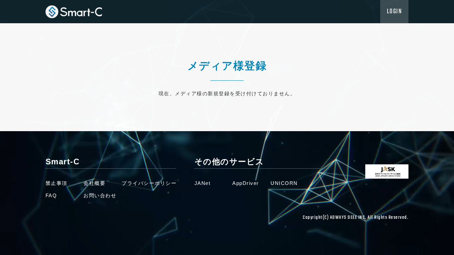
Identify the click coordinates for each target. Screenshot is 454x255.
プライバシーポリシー (149, 183)
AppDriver (245, 183)
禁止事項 (56, 183)
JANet (202, 183)
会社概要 (94, 183)
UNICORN (284, 183)
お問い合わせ (99, 195)
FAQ (51, 195)
